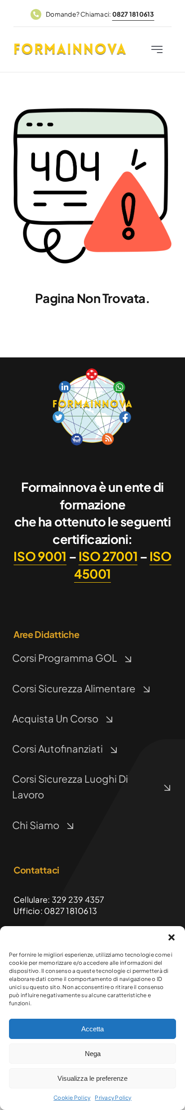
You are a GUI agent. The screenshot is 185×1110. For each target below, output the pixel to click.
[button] (171, 937)
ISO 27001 (108, 556)
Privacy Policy (113, 1097)
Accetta (92, 1029)
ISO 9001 (39, 556)
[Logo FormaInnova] (92, 369)
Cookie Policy (71, 1097)
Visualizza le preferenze (92, 1078)
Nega (93, 1053)
